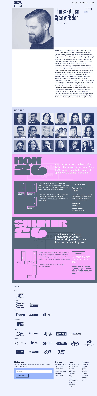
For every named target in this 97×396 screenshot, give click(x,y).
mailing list (53, 198)
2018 (86, 11)
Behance (84, 377)
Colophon (71, 386)
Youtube (84, 366)
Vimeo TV (85, 364)
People (71, 370)
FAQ (70, 375)
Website (57, 23)
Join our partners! (60, 366)
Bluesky (84, 371)
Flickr (84, 368)
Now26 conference (50, 194)
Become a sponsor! (60, 364)
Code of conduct (73, 380)
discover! (78, 253)
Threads (84, 373)
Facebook (85, 379)
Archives (71, 377)
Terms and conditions (72, 383)
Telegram (85, 375)
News (91, 2)
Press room (58, 373)
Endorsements (73, 379)
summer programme (54, 252)
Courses (84, 2)
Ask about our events (61, 371)
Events (75, 2)
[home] (18, 2)
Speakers (88, 8)
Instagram (64, 23)
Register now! (80, 184)
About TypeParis (59, 375)
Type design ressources (72, 372)
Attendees (71, 368)
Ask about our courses (59, 368)
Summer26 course (74, 364)
